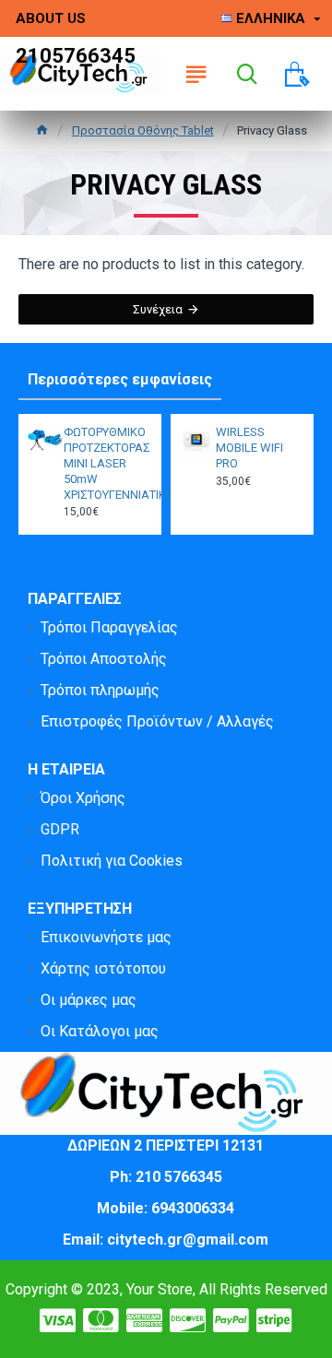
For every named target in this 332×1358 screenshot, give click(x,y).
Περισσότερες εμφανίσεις (120, 379)
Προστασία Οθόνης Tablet (143, 130)
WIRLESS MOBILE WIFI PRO (249, 447)
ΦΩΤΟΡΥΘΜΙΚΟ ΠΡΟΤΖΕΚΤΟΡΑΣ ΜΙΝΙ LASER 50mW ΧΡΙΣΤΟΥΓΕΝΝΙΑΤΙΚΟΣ (107, 463)
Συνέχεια (158, 309)
